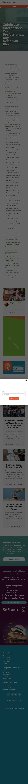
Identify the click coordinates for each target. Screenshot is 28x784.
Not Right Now (14, 401)
